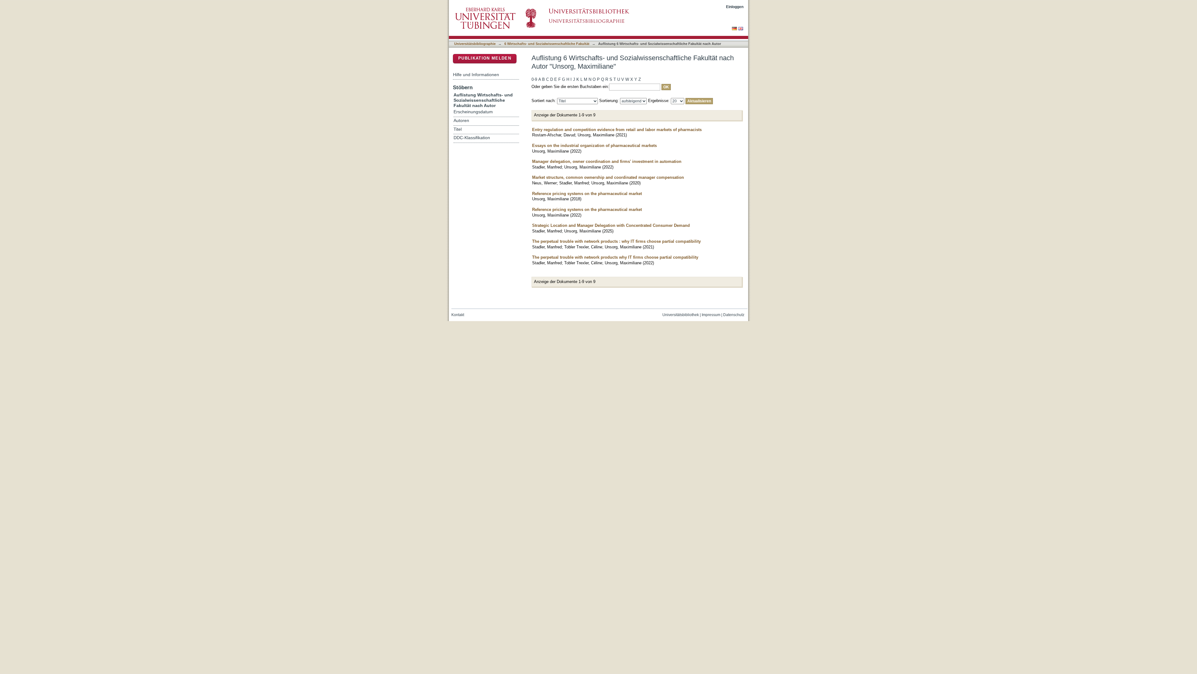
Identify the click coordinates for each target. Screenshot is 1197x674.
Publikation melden (484, 58)
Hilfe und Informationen (476, 74)
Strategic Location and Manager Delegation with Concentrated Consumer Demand (611, 225)
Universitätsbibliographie (475, 44)
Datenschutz (733, 315)
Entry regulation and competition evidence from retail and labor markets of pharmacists (617, 129)
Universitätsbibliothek (680, 315)
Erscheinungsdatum (473, 112)
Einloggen (734, 7)
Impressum (711, 315)
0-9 (534, 79)
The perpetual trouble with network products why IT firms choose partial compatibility (615, 257)
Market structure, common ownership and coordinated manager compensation (608, 177)
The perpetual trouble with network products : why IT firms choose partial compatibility (616, 241)
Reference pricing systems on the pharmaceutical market (587, 193)
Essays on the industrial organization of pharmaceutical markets (594, 145)
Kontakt (457, 315)
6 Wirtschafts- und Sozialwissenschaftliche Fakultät (546, 44)
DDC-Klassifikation (472, 137)
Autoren (461, 120)
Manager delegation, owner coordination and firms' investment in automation (606, 161)
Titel (458, 129)
